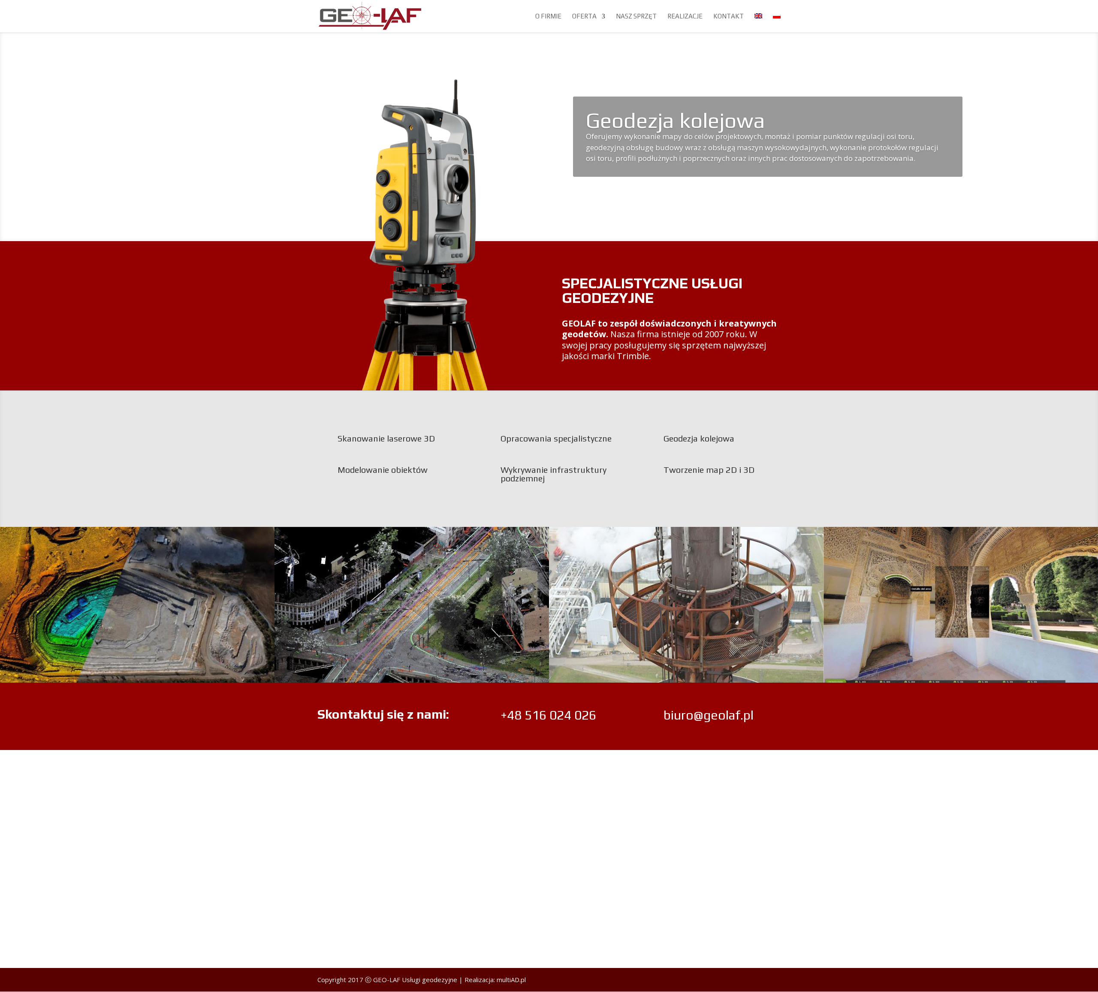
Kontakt (728, 16)
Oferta (584, 16)
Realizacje (685, 16)
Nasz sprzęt (636, 16)
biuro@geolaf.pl (709, 715)
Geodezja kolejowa (675, 120)
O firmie (548, 16)
